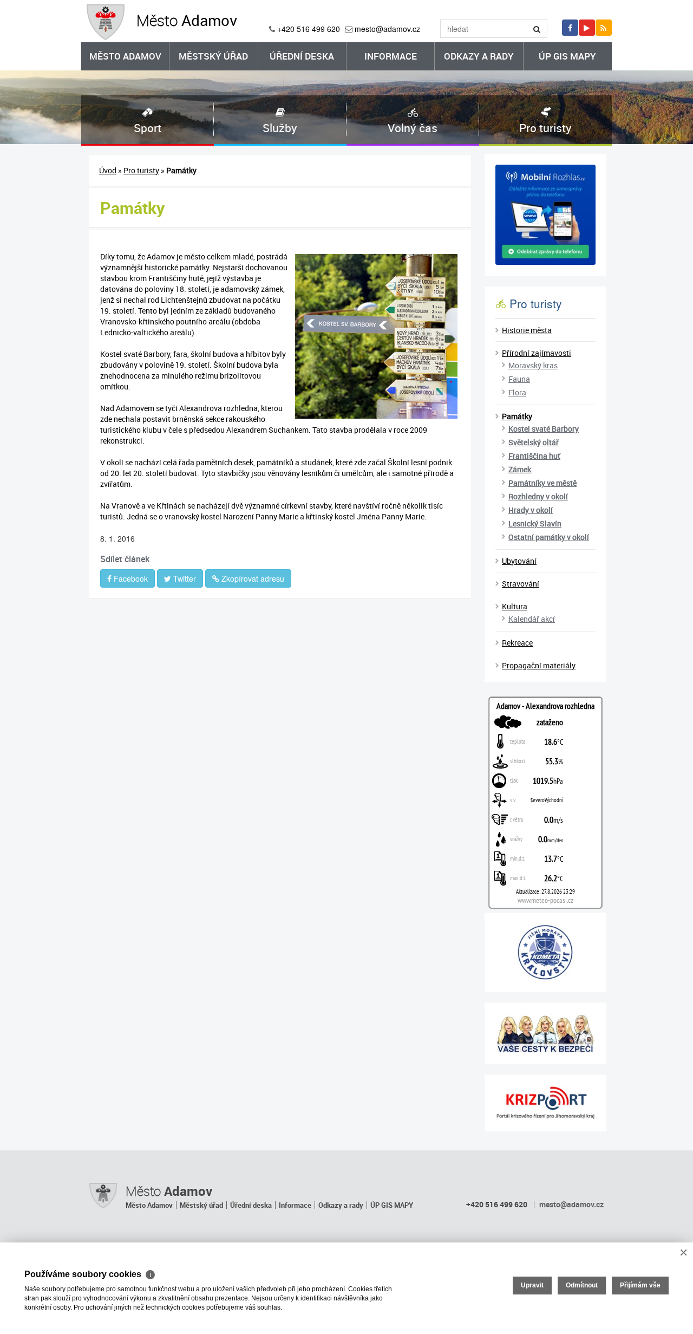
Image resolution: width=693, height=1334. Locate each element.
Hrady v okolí (530, 510)
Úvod (107, 170)
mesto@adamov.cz (387, 28)
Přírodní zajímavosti (536, 353)
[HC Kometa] (545, 952)
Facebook (130, 578)
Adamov (186, 20)
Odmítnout (582, 1285)
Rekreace (517, 642)
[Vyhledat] (537, 28)
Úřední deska (302, 56)
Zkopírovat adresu (251, 578)
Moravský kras (533, 365)
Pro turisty (141, 170)
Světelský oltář (533, 442)
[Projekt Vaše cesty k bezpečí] (545, 1033)
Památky (517, 416)
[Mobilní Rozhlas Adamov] (545, 215)
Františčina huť (534, 456)
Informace (390, 56)
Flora (517, 392)
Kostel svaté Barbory (543, 429)
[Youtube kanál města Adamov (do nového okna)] (587, 27)
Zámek (519, 469)
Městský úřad (213, 56)
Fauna (519, 379)
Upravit (532, 1285)
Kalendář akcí (531, 619)
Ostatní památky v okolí (548, 537)
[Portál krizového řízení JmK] (545, 1103)
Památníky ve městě (542, 483)
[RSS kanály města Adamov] (604, 27)
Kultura (514, 606)
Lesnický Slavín (534, 523)
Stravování (520, 583)
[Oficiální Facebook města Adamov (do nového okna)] (570, 27)
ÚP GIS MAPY (567, 56)
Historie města (527, 330)
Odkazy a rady (479, 56)
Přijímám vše (640, 1285)
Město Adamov (125, 56)
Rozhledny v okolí (538, 496)
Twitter (183, 578)
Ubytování (519, 561)
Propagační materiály (539, 665)
